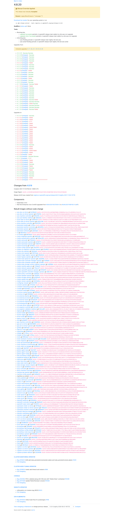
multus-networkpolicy (23, 383)
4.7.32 (19, 92)
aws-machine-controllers (24, 216)
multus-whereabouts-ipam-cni (26, 387)
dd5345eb (33, 447)
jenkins (19, 348)
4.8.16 (19, 59)
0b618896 (33, 324)
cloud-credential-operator (24, 236)
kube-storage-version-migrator (26, 365)
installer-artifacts (22, 335)
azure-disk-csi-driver (23, 219)
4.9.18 (19, 141)
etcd (18, 320)
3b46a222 (37, 374)
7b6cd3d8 (37, 419)
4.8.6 (19, 74)
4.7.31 (30, 49)
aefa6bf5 (24, 320)
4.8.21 (19, 179)
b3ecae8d (43, 339)
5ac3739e (31, 393)
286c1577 (49, 272)
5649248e (39, 411)
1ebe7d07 (26, 348)
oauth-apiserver (21, 394)
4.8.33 (19, 166)
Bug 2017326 (21, 481)
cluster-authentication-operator (26, 238)
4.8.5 (19, 76)
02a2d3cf (34, 229)
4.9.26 (19, 129)
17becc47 (37, 268)
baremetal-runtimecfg (23, 231)
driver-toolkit (21, 316)
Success (25, 53)
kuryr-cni (19, 367)
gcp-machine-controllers (24, 322)
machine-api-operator (23, 372)
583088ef (30, 294)
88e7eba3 (24, 232)
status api (24, 26)
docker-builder (21, 313)
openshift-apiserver (23, 400)
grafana (19, 327)
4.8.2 (19, 82)
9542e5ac (38, 370)
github (33, 510)
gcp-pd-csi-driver (22, 324)
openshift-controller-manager (25, 402)
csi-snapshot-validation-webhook (27, 309)
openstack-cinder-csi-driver (25, 406)
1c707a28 (31, 378)
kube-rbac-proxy (22, 361)
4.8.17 (19, 57)
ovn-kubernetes (19, 496)
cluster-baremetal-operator (25, 244)
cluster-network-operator (24, 268)
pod (18, 422)
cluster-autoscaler (22, 240)
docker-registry (21, 314)
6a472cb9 (25, 441)
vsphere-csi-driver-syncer (24, 450)
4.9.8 (19, 156)
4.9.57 (19, 115)
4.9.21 (19, 137)
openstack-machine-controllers (26, 409)
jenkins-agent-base (22, 350)
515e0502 (29, 389)
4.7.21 (19, 109)
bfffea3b (36, 355)
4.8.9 (19, 70)
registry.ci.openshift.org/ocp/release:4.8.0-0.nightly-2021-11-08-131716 (54, 195)
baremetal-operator (23, 229)
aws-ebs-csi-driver (22, 212)
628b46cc (34, 400)
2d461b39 (35, 219)
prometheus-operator (23, 434)
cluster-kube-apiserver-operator (26, 258)
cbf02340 (37, 421)
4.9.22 (19, 135)
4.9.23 (19, 133)
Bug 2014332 (21, 500)
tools (18, 445)
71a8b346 (39, 286)
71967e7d (40, 344)
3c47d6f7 (41, 262)
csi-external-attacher (23, 296)
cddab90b (41, 258)
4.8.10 (19, 68)
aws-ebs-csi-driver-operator (25, 214)
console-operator (22, 285)
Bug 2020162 (21, 479)
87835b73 (34, 279)
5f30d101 (43, 270)
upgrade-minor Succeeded (28, 36)
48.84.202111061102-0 (68, 204)
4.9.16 (19, 144)
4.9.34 (19, 125)
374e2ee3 (30, 398)
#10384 (47, 481)
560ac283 (41, 238)
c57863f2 (31, 417)
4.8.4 (19, 78)
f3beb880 (29, 426)
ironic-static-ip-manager (24, 346)
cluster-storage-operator (24, 277)
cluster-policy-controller (24, 273)
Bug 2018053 (21, 469)
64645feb (39, 380)
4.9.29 (19, 127)
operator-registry (22, 415)
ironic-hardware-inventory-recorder (27, 339)
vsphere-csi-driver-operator (25, 448)
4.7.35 (19, 86)
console (17, 476)
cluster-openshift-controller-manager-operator (30, 272)
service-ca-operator (23, 437)
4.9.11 (19, 150)
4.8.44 (19, 162)
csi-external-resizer (22, 299)
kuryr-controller (21, 368)
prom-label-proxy (22, 424)
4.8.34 (19, 164)
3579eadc (32, 290)
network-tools (21, 393)
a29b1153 (32, 303)
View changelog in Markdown (22, 506)
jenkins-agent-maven (23, 352)
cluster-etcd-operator (23, 253)
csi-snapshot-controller (24, 307)
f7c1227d (26, 443)
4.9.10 (19, 152)
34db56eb (37, 322)
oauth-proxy (20, 396)
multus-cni (20, 381)
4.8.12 (19, 64)
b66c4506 (34, 437)
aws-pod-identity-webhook (25, 218)
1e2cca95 (36, 301)
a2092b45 (37, 277)
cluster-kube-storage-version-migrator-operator (31, 264)
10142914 (36, 404)
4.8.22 (19, 177)
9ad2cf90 (38, 432)
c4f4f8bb (50, 264)
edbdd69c (39, 448)
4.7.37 (35, 49)
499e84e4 (41, 255)
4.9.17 (19, 143)
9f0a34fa (36, 216)
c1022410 (36, 247)
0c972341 (28, 381)
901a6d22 (41, 365)
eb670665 (35, 372)
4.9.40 (19, 123)
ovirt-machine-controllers (24, 421)
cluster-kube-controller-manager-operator (29, 260)
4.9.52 (19, 117)
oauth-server (21, 398)
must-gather (20, 389)
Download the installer (20, 20)
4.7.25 (19, 101)
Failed (31, 63)
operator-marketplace (23, 413)
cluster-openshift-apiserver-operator (28, 270)
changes (25, 55)
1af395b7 (32, 245)
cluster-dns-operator (23, 251)
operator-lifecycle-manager (25, 411)
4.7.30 (19, 94)
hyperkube (20, 331)
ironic (18, 337)
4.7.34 (19, 88)
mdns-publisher (21, 378)
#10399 (67, 479)
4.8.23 (19, 176)
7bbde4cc (33, 240)
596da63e (35, 296)
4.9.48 (19, 119)
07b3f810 (46, 249)
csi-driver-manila (22, 290)
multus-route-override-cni (24, 385)
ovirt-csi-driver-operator (24, 419)
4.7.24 (19, 103)
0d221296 (34, 283)
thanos (19, 443)
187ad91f (34, 383)
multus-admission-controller (25, 380)
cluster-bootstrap (22, 245)
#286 (46, 469)
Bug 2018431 (21, 460)
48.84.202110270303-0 (53, 204)
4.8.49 (19, 160)
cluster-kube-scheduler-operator (26, 262)
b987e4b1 (27, 327)
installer (19, 333)
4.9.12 (19, 148)
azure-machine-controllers (25, 223)
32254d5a (37, 281)
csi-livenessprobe (22, 303)
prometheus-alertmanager (24, 428)
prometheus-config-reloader (25, 430)
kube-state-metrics (22, 363)
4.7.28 (19, 97)
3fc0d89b (29, 396)
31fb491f (36, 275)
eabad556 (28, 439)
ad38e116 (34, 357)
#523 (40, 490)
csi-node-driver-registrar (24, 305)
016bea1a (32, 318)
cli (17, 232)
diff (77, 204)
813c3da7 (32, 361)
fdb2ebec (34, 251)
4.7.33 (19, 90)
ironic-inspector (21, 340)
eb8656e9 (41, 409)
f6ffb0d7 (37, 292)
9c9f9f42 (31, 329)
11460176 (38, 244)
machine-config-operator (24, 374)
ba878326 (35, 342)
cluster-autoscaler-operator (25, 242)
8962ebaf (25, 337)
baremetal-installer (22, 225)
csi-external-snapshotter (24, 301)
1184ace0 (44, 407)
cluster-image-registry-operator (26, 255)
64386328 (29, 331)
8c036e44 (33, 212)
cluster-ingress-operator (24, 257)
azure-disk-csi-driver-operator (26, 221)
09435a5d (32, 394)
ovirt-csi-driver (21, 417)
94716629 (34, 363)
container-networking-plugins (25, 286)
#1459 (74, 460)
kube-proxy (20, 359)
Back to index (18, 1)
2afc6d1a (39, 387)
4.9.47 (19, 121)
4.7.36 (19, 84)
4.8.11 (19, 66)
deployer (19, 311)
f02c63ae (37, 391)
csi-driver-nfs (21, 294)
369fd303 (31, 314)
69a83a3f (39, 402)
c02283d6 (38, 452)
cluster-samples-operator (24, 275)
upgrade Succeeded (26, 34)
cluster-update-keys (23, 279)
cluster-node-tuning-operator (25, 466)
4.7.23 (19, 105)
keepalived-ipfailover (23, 357)
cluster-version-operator (24, 281)
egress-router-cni (22, 318)
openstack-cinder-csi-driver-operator (28, 407)
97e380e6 (29, 359)
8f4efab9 (38, 430)
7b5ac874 (38, 428)
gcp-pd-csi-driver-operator (25, 326)
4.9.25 (19, 131)
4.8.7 (19, 72)
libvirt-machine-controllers (25, 370)
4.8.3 (19, 80)
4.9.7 (19, 158)
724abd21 (37, 266)
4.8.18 (19, 55)
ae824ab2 (35, 231)
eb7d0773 (38, 242)
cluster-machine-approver (24, 266)
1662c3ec (37, 385)
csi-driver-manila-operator (25, 292)
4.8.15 (19, 61)
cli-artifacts (20, 234)
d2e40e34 (37, 346)
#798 (47, 500)
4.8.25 (19, 172)
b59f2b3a (31, 313)
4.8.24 (19, 174)
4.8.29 (19, 170)
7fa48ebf (46, 260)
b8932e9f (37, 236)
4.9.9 (19, 154)
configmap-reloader (23, 283)
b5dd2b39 (34, 299)
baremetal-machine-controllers (26, 227)
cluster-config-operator (24, 247)
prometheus (20, 426)
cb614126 (36, 257)
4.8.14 (40, 49)
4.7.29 (19, 96)
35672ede (35, 253)
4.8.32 (19, 168)
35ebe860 (38, 326)
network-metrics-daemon (24, 391)
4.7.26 (19, 99)
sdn (18, 435)
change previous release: (40, 506)
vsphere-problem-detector (25, 452)
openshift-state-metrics (24, 404)
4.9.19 (19, 139)
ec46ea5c (36, 273)
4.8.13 (19, 63)
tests (18, 441)
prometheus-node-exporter (25, 432)
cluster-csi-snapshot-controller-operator (29, 249)
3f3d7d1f (34, 413)
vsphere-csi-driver (22, 447)
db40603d (28, 367)
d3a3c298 (40, 221)
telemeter (20, 439)
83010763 (38, 223)
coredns (19, 288)
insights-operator (20, 487)
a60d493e (41, 227)
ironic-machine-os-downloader (26, 344)
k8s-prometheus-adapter (24, 355)
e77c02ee (32, 285)
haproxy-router (21, 329)
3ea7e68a (36, 298)
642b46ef (27, 288)
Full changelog (21, 462)
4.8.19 (19, 53)
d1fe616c (38, 214)
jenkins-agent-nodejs (23, 353)
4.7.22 (19, 107)
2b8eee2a (38, 218)
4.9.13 (19, 146)
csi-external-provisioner (24, 298)
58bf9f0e (30, 316)
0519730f (36, 305)
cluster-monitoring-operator (24, 457)
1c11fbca (32, 225)
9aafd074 (31, 340)
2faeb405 (33, 424)
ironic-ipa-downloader (23, 342)
